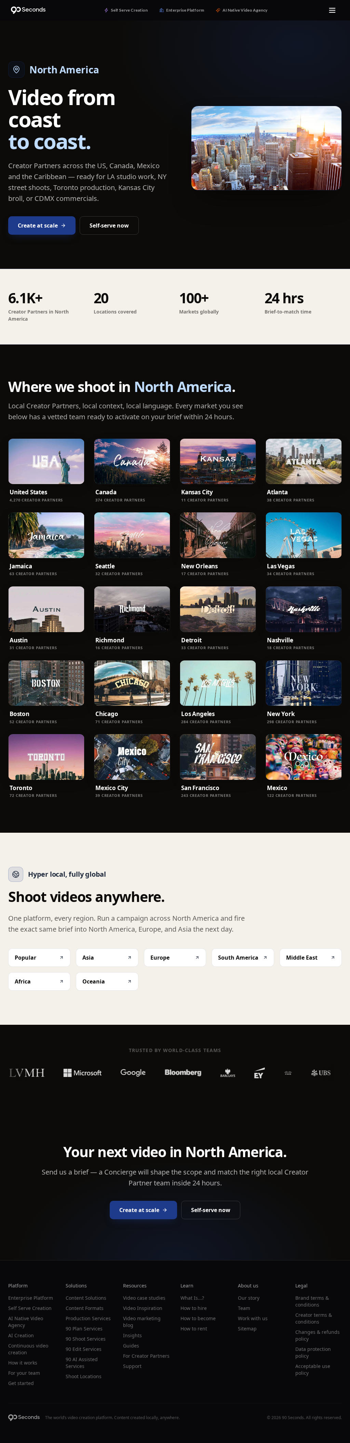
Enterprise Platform (30, 1298)
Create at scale (38, 225)
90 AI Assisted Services (82, 1362)
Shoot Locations (84, 1376)
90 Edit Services (84, 1349)
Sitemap (247, 1328)
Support (132, 1366)
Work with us (253, 1318)
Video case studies (144, 1298)
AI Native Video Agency (25, 1321)
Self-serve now (109, 225)
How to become (198, 1318)
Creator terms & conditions (313, 1318)
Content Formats (85, 1308)
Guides (131, 1345)
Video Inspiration (142, 1308)
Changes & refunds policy (317, 1335)
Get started (21, 1383)
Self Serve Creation (30, 1308)
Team (244, 1308)
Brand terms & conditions (312, 1301)
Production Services (88, 1318)
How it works (22, 1362)
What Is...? (192, 1298)
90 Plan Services (84, 1328)
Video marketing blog (142, 1321)
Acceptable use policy (312, 1369)
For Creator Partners (146, 1356)
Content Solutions (86, 1298)
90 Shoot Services (86, 1339)
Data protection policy (313, 1352)
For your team (24, 1373)
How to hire (193, 1308)
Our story (248, 1298)
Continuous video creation (28, 1349)
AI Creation (21, 1335)
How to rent (193, 1328)
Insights (132, 1335)
